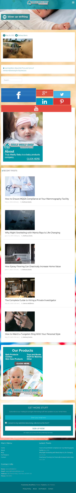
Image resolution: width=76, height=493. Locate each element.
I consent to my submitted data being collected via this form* (28, 423)
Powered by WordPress (28, 485)
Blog (2, 452)
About (3, 450)
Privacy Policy (27, 489)
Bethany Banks (23, 35)
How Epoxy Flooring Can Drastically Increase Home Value (33, 266)
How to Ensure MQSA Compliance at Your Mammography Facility (37, 199)
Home (3, 448)
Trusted (43, 485)
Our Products (5, 455)
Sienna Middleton (28, 303)
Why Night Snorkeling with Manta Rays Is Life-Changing (32, 232)
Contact (3, 457)
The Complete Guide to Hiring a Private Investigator (30, 300)
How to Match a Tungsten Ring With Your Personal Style (32, 334)
